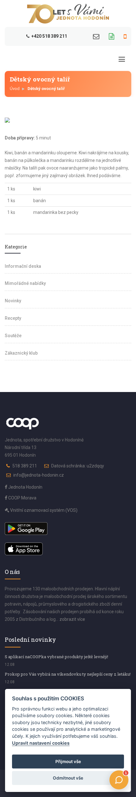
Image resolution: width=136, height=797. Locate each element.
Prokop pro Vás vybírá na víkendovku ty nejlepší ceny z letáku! (68, 674)
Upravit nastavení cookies (41, 743)
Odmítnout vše (68, 778)
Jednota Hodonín (24, 487)
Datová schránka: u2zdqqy (77, 465)
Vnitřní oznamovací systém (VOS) (43, 510)
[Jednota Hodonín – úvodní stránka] (68, 13)
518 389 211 (24, 465)
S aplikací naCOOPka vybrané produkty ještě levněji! (56, 656)
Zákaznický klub (21, 353)
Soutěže (13, 335)
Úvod (15, 88)
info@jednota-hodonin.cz (38, 475)
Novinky (13, 300)
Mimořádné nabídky (25, 283)
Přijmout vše (68, 761)
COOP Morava (21, 497)
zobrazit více (72, 619)
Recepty (13, 318)
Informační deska (23, 266)
